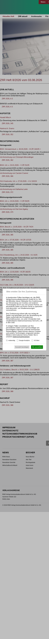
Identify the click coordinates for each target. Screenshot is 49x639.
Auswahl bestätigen (22, 347)
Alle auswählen (37, 347)
